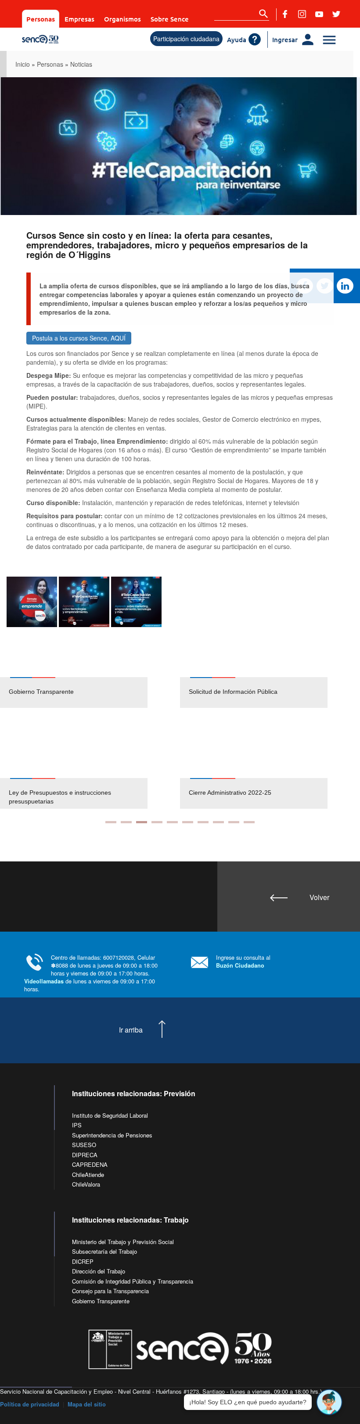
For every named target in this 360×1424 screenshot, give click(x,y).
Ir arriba (131, 1030)
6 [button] (187, 822)
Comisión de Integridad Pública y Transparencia (132, 1281)
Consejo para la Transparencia (110, 1291)
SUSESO (84, 1145)
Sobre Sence (170, 18)
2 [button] (126, 822)
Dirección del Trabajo (98, 1271)
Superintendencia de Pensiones (112, 1135)
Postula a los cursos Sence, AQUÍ (79, 338)
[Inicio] (61, 39)
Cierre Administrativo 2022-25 (230, 792)
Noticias (81, 64)
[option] (90, 692)
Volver (319, 897)
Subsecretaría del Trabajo (104, 1251)
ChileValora (86, 1184)
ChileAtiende (88, 1174)
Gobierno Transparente (41, 691)
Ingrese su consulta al (243, 961)
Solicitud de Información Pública (233, 691)
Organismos (122, 18)
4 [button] (156, 822)
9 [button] (233, 822)
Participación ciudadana (186, 38)
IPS (77, 1125)
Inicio (22, 64)
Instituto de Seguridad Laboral (110, 1115)
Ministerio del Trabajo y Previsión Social (123, 1241)
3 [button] (141, 822)
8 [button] (218, 822)
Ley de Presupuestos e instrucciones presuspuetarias (60, 797)
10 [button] (249, 822)
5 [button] (172, 822)
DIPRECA (84, 1155)
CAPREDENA (90, 1164)
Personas (40, 18)
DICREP (83, 1261)
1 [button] (110, 822)
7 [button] (203, 822)
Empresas (79, 18)
